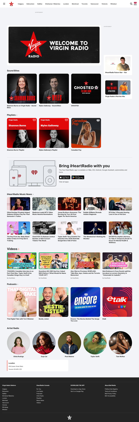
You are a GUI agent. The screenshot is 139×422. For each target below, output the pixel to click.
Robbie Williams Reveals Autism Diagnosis (92, 213)
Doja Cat (48, 356)
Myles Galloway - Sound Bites (50, 106)
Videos (13, 249)
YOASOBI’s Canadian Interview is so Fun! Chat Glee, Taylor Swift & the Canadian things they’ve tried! (20, 273)
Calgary (21, 4)
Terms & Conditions (111, 391)
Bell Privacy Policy (110, 393)
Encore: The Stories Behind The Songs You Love (85, 320)
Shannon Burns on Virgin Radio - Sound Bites (21, 107)
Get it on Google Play (77, 391)
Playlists (39, 398)
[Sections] (4, 4)
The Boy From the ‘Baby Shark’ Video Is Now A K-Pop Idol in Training (18, 239)
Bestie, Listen (47, 319)
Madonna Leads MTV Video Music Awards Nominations (42, 213)
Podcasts (39, 393)
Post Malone (73, 356)
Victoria (104, 4)
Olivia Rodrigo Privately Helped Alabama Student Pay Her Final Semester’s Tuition (18, 214)
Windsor (113, 4)
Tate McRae (124, 356)
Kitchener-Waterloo (52, 4)
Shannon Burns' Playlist (15, 150)
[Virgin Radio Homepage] (11, 4)
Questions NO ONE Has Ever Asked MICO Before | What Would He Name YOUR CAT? (52, 273)
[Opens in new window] (118, 63)
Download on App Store (78, 389)
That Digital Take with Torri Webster (20, 319)
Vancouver (95, 4)
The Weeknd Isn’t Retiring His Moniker (94, 238)
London (66, 4)
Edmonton (30, 4)
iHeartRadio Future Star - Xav (116, 72)
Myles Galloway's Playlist (48, 150)
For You (38, 389)
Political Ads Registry (111, 389)
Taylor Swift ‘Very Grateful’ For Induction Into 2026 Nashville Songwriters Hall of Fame (69, 239)
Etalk (111, 319)
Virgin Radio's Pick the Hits (115, 96)
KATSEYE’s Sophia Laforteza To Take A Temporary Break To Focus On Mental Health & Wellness (120, 239)
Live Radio (39, 391)
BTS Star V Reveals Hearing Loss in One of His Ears (119, 213)
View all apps (64, 182)
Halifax (39, 4)
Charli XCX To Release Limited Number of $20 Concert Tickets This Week (43, 239)
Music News (40, 400)
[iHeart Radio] (135, 4)
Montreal (75, 4)
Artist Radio (40, 396)
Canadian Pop (79, 150)
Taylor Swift (99, 356)
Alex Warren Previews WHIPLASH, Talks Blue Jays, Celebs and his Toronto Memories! (85, 273)
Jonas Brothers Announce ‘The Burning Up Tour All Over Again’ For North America (69, 214)
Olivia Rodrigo (21, 356)
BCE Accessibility (110, 396)
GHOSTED (79, 106)
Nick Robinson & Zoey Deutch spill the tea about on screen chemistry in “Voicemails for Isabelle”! (117, 273)
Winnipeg (5, 407)
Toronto (85, 4)
